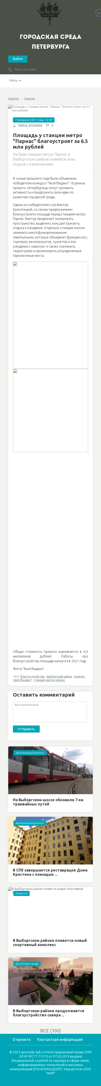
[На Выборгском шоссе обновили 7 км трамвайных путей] (50, 770)
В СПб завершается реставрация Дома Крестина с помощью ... (50, 872)
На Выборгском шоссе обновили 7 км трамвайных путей (48, 802)
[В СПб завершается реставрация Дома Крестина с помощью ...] (50, 840)
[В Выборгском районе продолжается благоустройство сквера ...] (50, 981)
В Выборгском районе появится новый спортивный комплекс (50, 942)
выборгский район (59, 676)
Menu (13, 80)
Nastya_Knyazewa (30, 125)
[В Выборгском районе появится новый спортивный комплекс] (50, 911)
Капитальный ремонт (30, 752)
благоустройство (32, 676)
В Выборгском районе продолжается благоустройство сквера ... (48, 1013)
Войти (18, 59)
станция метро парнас (49, 680)
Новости (13, 98)
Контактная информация (60, 1039)
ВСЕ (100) (50, 1030)
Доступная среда (27, 963)
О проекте (21, 1039)
